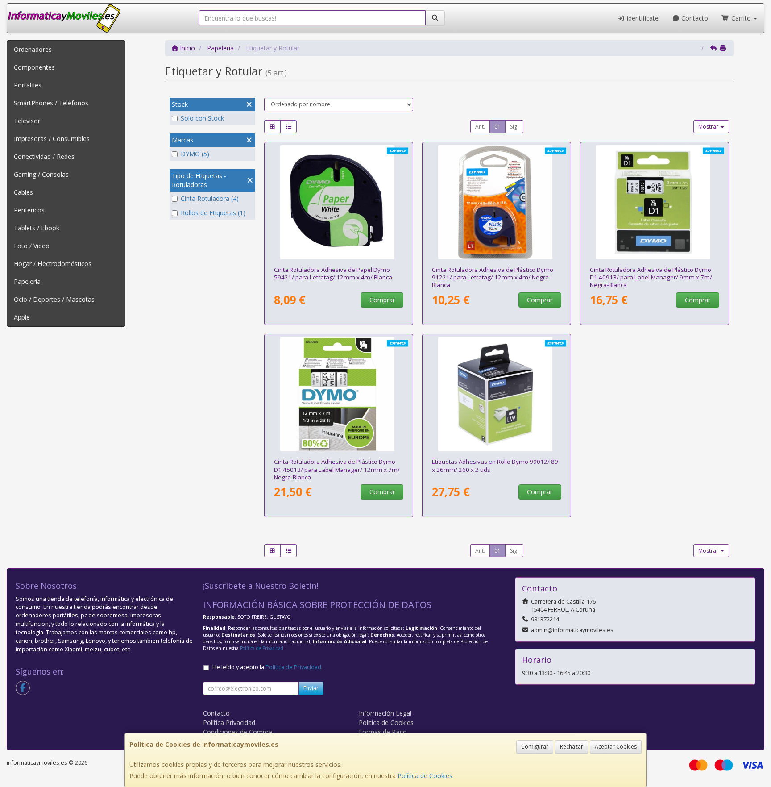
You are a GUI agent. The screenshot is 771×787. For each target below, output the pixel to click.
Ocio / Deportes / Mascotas (54, 299)
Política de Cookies (425, 775)
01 (497, 126)
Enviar (311, 688)
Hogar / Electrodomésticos (52, 263)
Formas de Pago (383, 732)
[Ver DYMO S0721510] (339, 202)
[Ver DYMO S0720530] (339, 394)
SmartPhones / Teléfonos (51, 103)
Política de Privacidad (261, 648)
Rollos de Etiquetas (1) (213, 212)
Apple (22, 317)
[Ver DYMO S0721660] (497, 202)
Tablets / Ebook (36, 228)
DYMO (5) (195, 154)
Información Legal (385, 713)
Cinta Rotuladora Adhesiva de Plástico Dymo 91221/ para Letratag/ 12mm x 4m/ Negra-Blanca (492, 277)
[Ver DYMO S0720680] (655, 202)
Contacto (694, 18)
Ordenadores (33, 49)
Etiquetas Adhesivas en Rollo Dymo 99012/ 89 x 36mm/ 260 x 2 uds (495, 465)
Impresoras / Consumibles (52, 138)
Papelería (27, 281)
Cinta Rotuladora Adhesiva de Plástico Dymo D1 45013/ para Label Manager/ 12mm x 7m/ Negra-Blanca (337, 469)
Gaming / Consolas (41, 174)
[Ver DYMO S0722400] (497, 394)
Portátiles (27, 85)
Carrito (741, 18)
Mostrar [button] (709, 126)
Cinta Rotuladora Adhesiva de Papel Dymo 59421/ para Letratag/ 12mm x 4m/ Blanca (333, 273)
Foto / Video (32, 246)
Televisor (27, 121)
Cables (23, 192)
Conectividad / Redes (44, 156)
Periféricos (29, 210)
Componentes (34, 67)
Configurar (534, 746)
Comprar (382, 300)
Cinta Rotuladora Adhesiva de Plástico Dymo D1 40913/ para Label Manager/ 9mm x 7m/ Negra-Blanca (651, 277)
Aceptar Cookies (616, 746)
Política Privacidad (229, 722)
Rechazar (571, 746)
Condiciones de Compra (237, 732)
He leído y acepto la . (267, 667)
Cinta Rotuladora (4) (210, 198)
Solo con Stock (202, 118)
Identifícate (642, 18)
